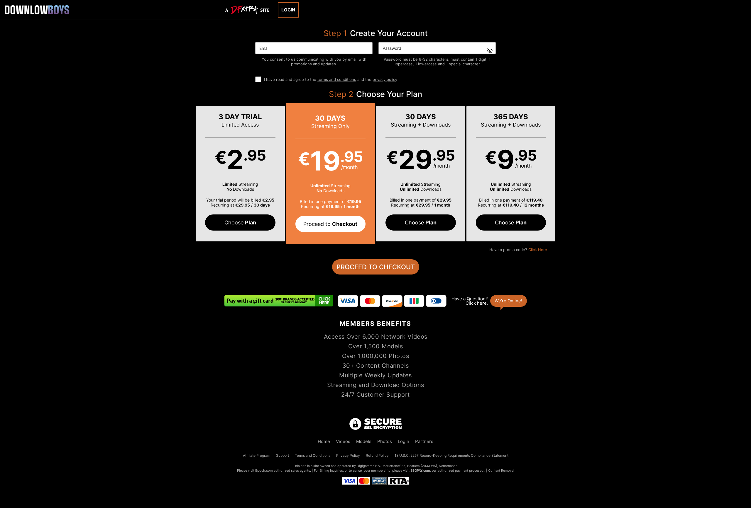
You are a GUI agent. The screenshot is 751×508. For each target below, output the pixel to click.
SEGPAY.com (420, 470)
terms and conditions (336, 79)
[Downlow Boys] (37, 9)
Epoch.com (264, 470)
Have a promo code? (518, 249)
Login (288, 10)
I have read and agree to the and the (330, 79)
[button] (240, 173)
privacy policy (385, 79)
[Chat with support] (489, 301)
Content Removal (501, 470)
